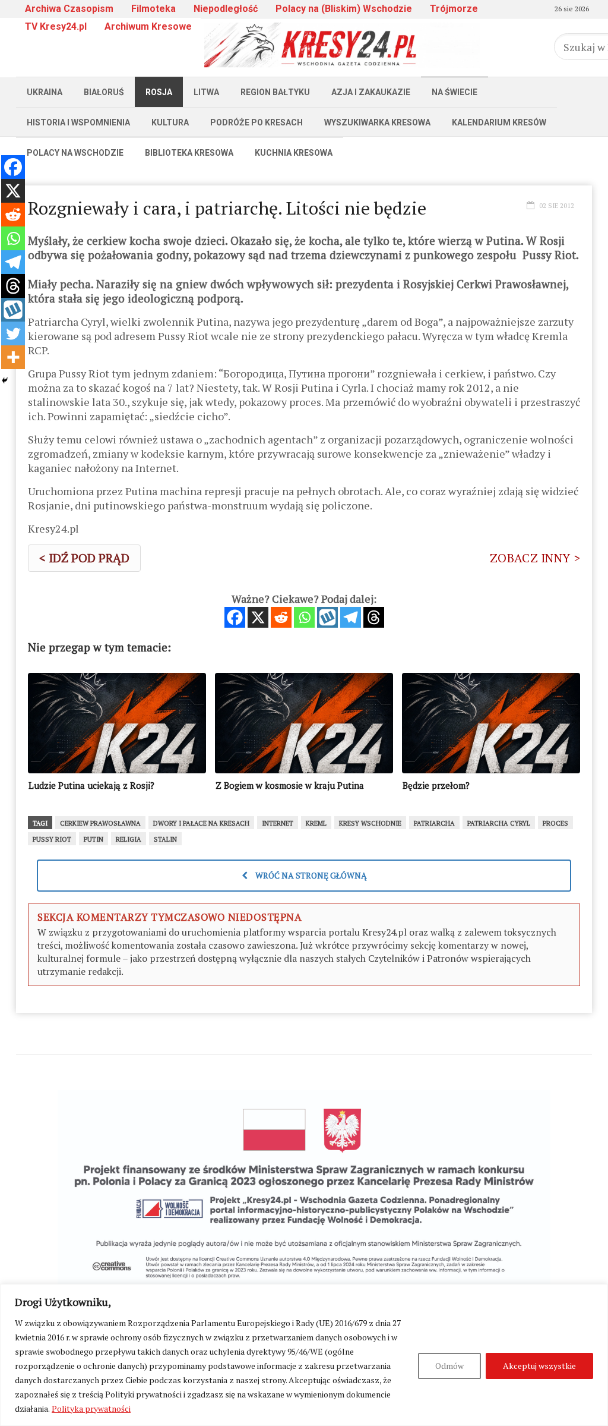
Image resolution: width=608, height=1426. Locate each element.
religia (128, 839)
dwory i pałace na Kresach (201, 823)
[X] (258, 617)
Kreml (316, 823)
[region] (304, 1355)
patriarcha (434, 823)
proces (555, 823)
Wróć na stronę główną (310, 875)
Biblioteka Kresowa (189, 153)
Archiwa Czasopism (69, 8)
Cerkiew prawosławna (100, 823)
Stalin (165, 839)
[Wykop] (327, 617)
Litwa (206, 92)
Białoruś (104, 92)
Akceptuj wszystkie (539, 1365)
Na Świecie (454, 92)
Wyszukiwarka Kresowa (377, 122)
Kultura (170, 122)
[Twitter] (13, 333)
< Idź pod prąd (84, 558)
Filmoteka (153, 8)
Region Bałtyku (275, 92)
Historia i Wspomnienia (78, 122)
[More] (13, 357)
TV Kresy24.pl (56, 26)
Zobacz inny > (535, 558)
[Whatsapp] (304, 617)
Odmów (449, 1365)
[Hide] (5, 380)
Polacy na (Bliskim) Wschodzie (344, 8)
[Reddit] (281, 617)
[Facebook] (234, 617)
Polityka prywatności (91, 1408)
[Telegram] (350, 617)
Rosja (158, 92)
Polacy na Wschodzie (75, 153)
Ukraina (44, 92)
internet (277, 823)
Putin (93, 839)
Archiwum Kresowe (148, 26)
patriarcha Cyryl (498, 823)
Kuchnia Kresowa (293, 153)
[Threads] (373, 617)
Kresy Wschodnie (370, 823)
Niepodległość (226, 8)
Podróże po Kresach (256, 122)
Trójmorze (454, 8)
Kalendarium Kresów (499, 122)
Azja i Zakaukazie (370, 92)
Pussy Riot (52, 839)
